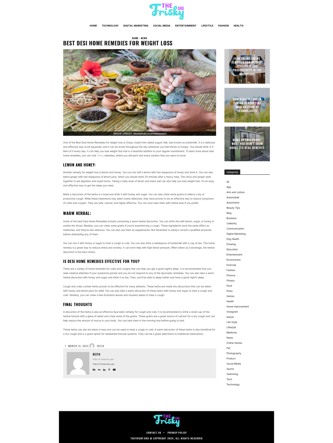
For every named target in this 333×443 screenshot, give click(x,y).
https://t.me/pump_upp (103, 359)
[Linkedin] (104, 369)
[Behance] (94, 369)
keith (100, 346)
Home (135, 38)
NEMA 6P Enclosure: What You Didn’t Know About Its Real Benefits (247, 144)
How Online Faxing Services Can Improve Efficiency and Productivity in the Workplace (247, 66)
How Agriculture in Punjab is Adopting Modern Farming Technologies (247, 105)
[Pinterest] (109, 369)
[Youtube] (114, 369)
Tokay (100, 155)
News (144, 38)
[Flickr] (99, 369)
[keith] (92, 345)
